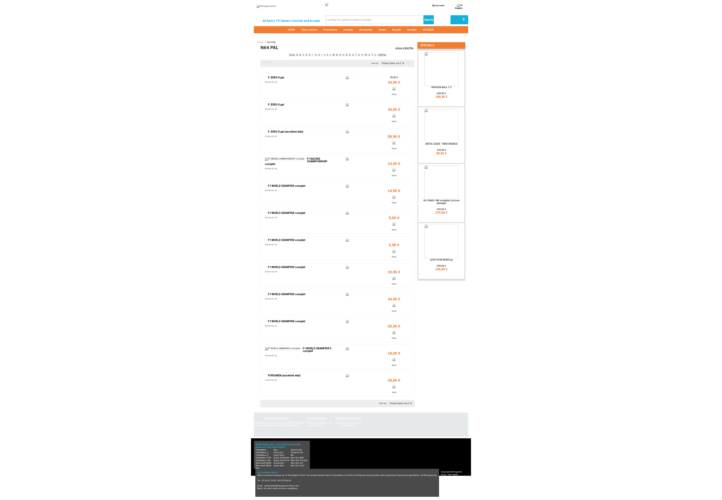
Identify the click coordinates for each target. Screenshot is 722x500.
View (394, 94)
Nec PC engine (329, 498)
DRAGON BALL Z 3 (441, 87)
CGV (446, 480)
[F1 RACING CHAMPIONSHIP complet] (284, 159)
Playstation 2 (262, 452)
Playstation (261, 450)
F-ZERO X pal (276, 77)
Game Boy (279, 465)
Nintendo (346, 498)
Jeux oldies (448, 498)
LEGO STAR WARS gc (441, 259)
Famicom (278, 452)
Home (260, 42)
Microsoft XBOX (263, 463)
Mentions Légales (453, 485)
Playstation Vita (263, 460)
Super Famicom (282, 460)
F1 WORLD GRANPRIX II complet (317, 350)
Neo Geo (311, 498)
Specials (427, 45)
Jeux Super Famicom (367, 498)
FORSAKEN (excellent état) (284, 375)
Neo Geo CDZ (297, 465)
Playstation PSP (263, 458)
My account (438, 5)
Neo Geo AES (297, 458)
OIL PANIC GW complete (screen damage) (441, 201)
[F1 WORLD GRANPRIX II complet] (282, 348)
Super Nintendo (281, 458)
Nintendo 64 (271, 82)
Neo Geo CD (297, 463)
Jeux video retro (276, 498)
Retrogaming (295, 498)
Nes (276, 450)
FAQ (446, 482)
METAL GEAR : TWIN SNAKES (441, 144)
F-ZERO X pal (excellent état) (285, 131)
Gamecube (296, 450)
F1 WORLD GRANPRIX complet (286, 185)
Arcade (412, 498)
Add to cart (442, 102)
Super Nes (279, 455)
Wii (292, 455)
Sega (385, 498)
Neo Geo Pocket (299, 460)
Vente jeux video (429, 498)
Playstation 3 (262, 455)
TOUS (292, 54)
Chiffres (382, 54)
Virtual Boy (279, 463)
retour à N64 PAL (404, 48)
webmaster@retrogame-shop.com (281, 486)
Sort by (374, 63)
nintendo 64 (271, 136)
